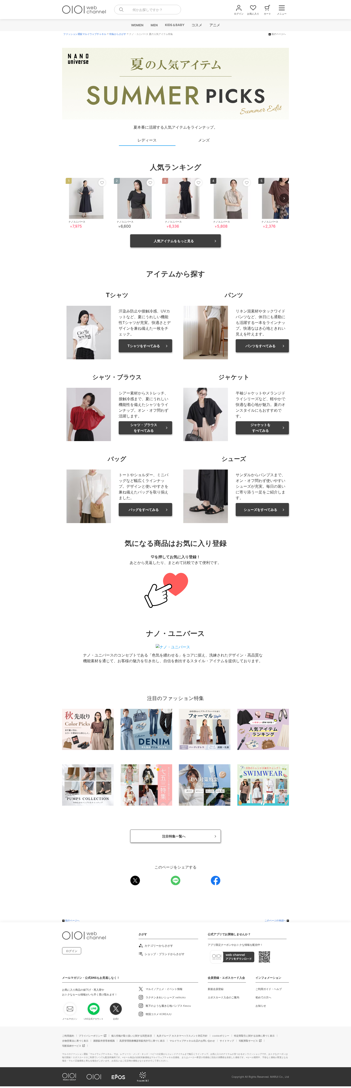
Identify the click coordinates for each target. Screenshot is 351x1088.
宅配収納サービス (71, 1045)
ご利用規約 (68, 1035)
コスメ (196, 25)
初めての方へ (263, 997)
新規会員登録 (215, 989)
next (284, 198)
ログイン (71, 951)
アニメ (214, 25)
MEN (154, 25)
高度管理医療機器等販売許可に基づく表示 (142, 1040)
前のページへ (278, 34)
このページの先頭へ (275, 920)
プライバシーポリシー (91, 1035)
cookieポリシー (220, 1035)
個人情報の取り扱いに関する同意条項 (131, 1035)
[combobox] (147, 9)
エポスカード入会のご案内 (223, 997)
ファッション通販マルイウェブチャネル (84, 34)
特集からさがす (117, 34)
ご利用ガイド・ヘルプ (268, 989)
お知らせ (260, 1005)
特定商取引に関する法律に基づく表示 (254, 1035)
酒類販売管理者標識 (104, 1040)
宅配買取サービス (248, 1040)
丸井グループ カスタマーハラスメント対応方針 (182, 1035)
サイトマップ (227, 1040)
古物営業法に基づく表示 (75, 1040)
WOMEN (137, 25)
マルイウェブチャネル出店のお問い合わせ (192, 1040)
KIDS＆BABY (174, 25)
